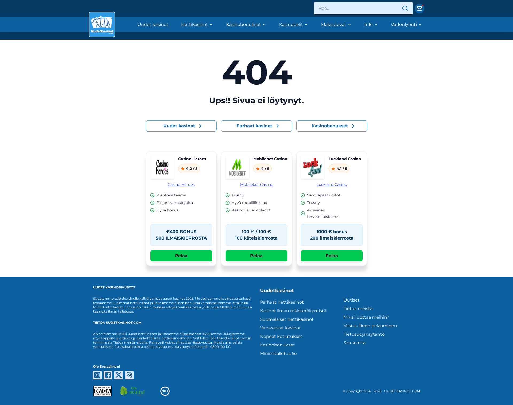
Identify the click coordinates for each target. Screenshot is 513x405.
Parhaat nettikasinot (282, 302)
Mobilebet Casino (256, 184)
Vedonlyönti (404, 24)
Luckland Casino (332, 184)
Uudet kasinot (153, 24)
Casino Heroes (181, 184)
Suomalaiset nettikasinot (287, 319)
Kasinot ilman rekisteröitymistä (293, 310)
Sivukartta (355, 342)
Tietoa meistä (358, 308)
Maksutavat (333, 24)
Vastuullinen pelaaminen (370, 325)
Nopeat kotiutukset (281, 336)
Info (368, 24)
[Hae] (405, 8)
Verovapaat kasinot (280, 327)
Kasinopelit (291, 24)
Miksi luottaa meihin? (366, 317)
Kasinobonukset (243, 24)
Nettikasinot (194, 24)
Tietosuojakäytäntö (364, 334)
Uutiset (352, 300)
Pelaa (181, 255)
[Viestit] (419, 8)
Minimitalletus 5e (278, 353)
